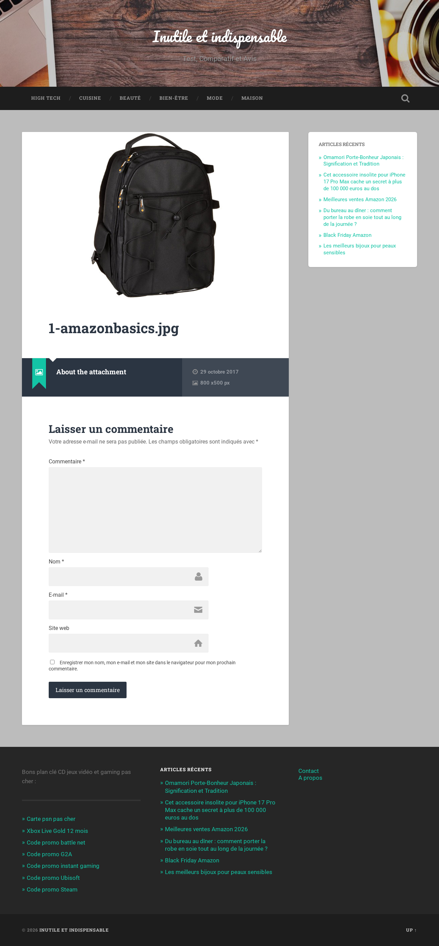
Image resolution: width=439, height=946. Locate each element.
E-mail (58, 595)
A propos (310, 777)
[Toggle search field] (405, 98)
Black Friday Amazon (347, 235)
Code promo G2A (49, 854)
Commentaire (67, 461)
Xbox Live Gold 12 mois (57, 830)
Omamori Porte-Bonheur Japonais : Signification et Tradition (363, 160)
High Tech (46, 98)
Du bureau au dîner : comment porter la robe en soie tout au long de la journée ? (362, 217)
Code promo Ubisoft (53, 877)
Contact (308, 770)
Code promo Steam (52, 889)
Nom (56, 562)
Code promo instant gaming (63, 865)
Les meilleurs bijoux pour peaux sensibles (218, 872)
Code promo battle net (56, 842)
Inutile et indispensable (220, 36)
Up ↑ (411, 930)
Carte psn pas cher (51, 818)
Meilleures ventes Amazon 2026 (359, 199)
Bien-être (173, 98)
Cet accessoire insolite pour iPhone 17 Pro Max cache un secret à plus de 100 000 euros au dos (364, 182)
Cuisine (90, 98)
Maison (252, 98)
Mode (215, 98)
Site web (59, 628)
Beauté (130, 98)
